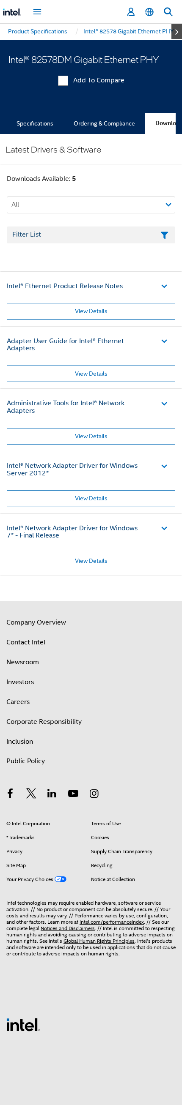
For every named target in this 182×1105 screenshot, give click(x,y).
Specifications (35, 123)
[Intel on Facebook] (10, 794)
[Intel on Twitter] (31, 794)
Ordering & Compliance (104, 123)
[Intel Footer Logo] (23, 1024)
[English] (149, 12)
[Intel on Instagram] (94, 794)
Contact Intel (25, 642)
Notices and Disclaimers (68, 928)
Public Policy (25, 761)
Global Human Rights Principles (99, 941)
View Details (91, 311)
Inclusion (19, 741)
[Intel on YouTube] (73, 794)
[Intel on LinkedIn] (52, 794)
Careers (18, 702)
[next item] (176, 31)
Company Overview (36, 622)
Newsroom (22, 662)
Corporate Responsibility (44, 722)
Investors (20, 682)
